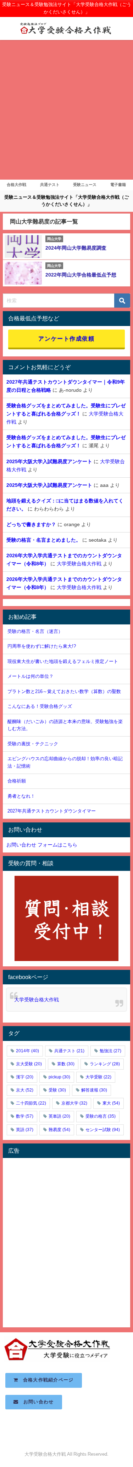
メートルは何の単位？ (30, 676)
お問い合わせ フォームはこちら (41, 844)
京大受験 (29, 1064)
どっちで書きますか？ (31, 524)
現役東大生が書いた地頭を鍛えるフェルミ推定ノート (62, 661)
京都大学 (74, 1103)
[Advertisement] (66, 109)
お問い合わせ (36, 1401)
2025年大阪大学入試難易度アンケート (49, 461)
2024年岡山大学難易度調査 (75, 247)
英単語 (59, 1116)
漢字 (24, 1077)
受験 (57, 1090)
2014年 (27, 1051)
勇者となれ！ (21, 796)
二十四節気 (31, 1103)
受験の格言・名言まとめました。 (43, 539)
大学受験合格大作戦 (79, 563)
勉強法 (110, 1051)
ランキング (105, 1064)
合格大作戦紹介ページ (46, 1380)
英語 (24, 1130)
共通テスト (50, 184)
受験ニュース (84, 184)
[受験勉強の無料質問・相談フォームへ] (66, 918)
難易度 (59, 1130)
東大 (111, 1103)
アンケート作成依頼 (66, 338)
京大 (24, 1090)
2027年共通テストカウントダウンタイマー (51, 811)
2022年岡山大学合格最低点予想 (80, 274)
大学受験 (98, 1077)
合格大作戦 (16, 184)
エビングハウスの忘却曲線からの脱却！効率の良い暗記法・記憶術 (65, 762)
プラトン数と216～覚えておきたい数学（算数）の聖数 (64, 691)
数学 (24, 1116)
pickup (59, 1077)
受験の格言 (100, 1116)
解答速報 (94, 1090)
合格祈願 (16, 781)
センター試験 (102, 1130)
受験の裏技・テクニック (32, 743)
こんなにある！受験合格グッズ (39, 706)
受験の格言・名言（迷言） (35, 631)
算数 (65, 1064)
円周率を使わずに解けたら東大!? (41, 646)
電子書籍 (118, 184)
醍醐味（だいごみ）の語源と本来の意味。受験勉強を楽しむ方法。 (65, 725)
